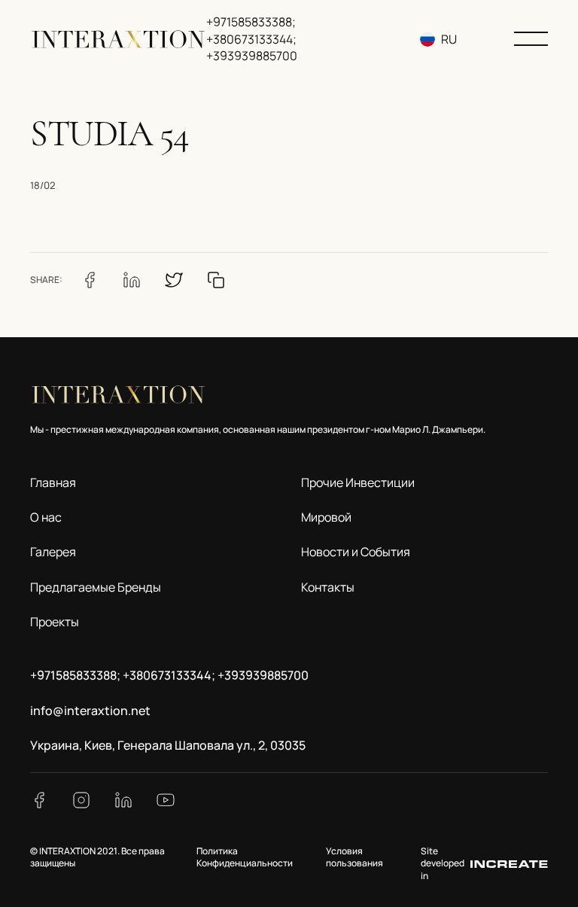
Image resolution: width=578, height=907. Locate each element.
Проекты (54, 621)
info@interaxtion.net (90, 710)
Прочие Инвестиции (358, 482)
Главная (53, 482)
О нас (46, 517)
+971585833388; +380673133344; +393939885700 (251, 39)
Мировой (326, 517)
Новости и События (355, 551)
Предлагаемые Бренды (95, 587)
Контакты (327, 587)
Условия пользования (354, 857)
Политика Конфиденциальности (244, 857)
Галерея (53, 551)
